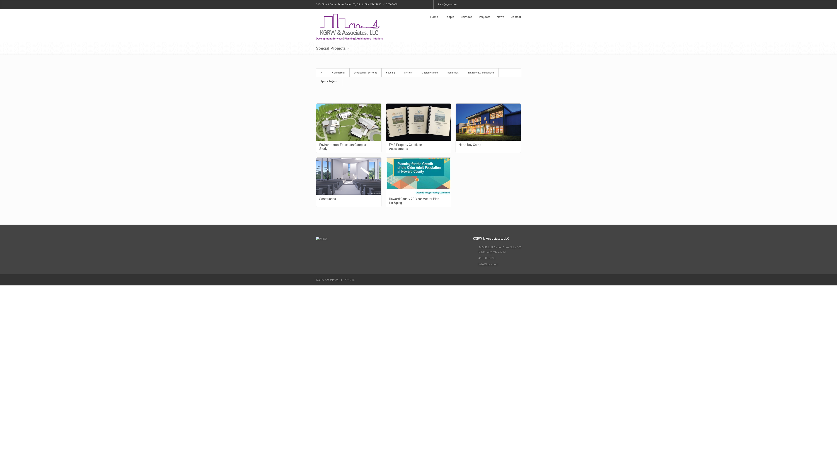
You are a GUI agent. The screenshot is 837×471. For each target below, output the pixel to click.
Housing (390, 73)
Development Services (365, 73)
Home (434, 17)
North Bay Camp (470, 145)
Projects (484, 17)
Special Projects (329, 81)
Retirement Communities (481, 73)
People (449, 17)
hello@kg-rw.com (447, 4)
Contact (516, 17)
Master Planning (430, 73)
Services (466, 17)
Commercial (338, 73)
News (500, 17)
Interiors (408, 73)
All (322, 73)
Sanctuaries (327, 199)
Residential (453, 73)
